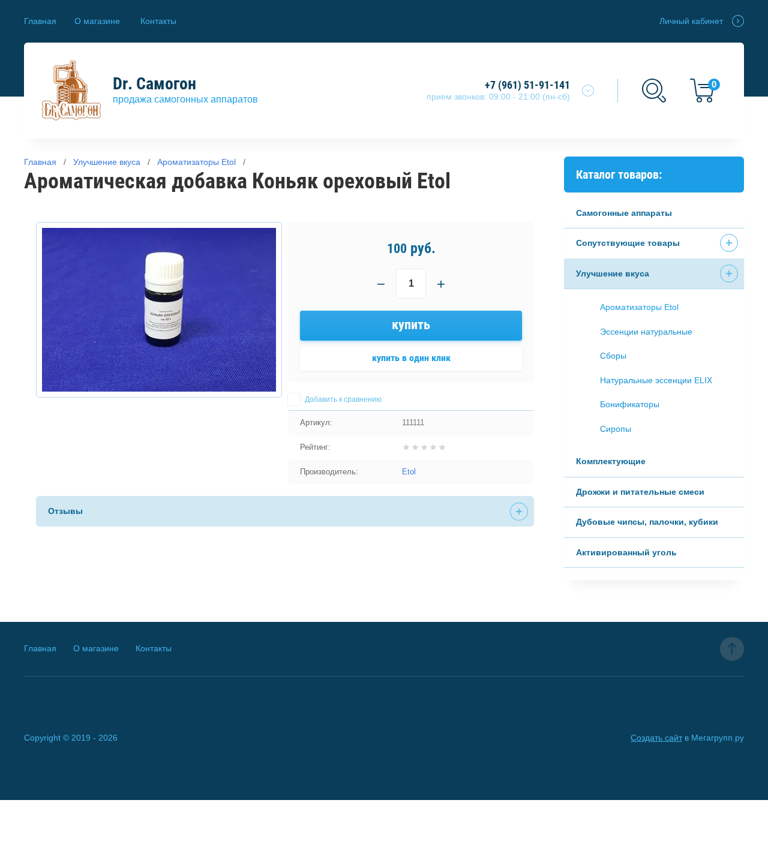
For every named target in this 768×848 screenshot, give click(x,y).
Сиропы (615, 429)
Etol (409, 471)
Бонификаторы (629, 404)
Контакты (158, 21)
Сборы (613, 355)
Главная (40, 21)
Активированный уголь (626, 552)
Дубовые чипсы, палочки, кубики (647, 522)
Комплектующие (611, 461)
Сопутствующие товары (628, 243)
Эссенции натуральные (646, 331)
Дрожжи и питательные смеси (640, 492)
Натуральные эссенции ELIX (656, 380)
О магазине (97, 21)
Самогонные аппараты (624, 213)
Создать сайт (656, 737)
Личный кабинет (691, 21)
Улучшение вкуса (612, 273)
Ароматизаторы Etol (639, 307)
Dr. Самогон (154, 84)
